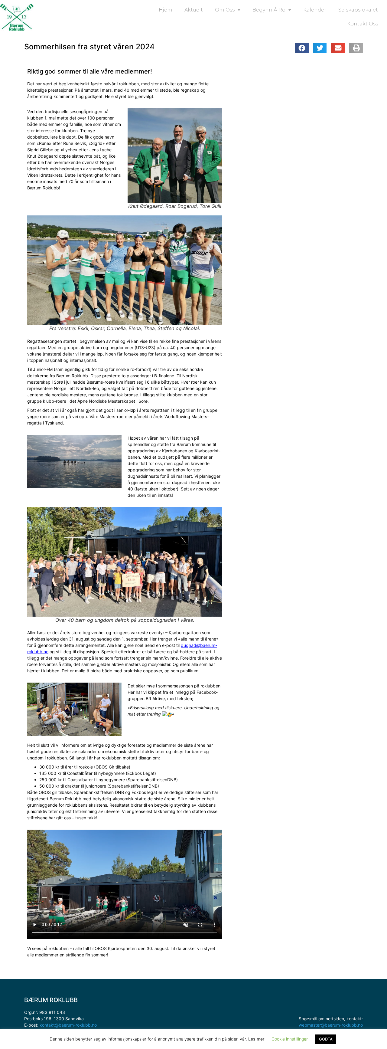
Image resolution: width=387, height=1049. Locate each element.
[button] (302, 48)
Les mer (256, 1038)
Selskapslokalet (358, 10)
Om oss (225, 10)
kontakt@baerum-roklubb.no (68, 1025)
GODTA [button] (326, 1039)
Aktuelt (193, 10)
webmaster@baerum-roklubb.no (331, 1025)
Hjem (165, 10)
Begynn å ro (268, 10)
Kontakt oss (362, 24)
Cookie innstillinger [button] (290, 1038)
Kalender (314, 10)
